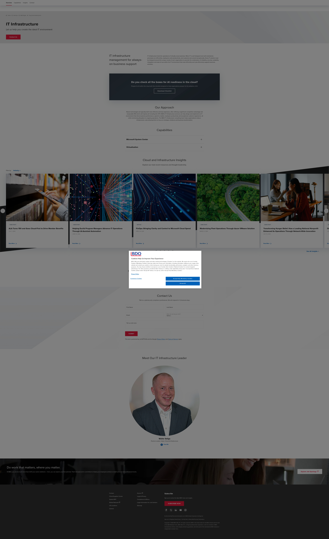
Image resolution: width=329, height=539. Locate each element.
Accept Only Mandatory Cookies (182, 279)
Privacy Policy (135, 274)
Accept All (183, 283)
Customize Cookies (136, 278)
